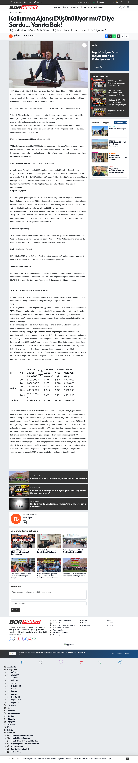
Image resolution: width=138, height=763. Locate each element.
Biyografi (11, 721)
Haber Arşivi (57, 635)
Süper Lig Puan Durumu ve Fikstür (25, 743)
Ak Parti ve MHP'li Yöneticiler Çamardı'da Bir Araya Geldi (74, 575)
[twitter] (41, 662)
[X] (14, 639)
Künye (84, 620)
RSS (13, 654)
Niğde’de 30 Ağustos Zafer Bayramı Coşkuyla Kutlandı (49, 758)
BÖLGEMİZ (98, 7)
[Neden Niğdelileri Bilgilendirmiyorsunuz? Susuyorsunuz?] (23, 541)
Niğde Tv (110, 625)
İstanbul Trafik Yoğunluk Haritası (64, 625)
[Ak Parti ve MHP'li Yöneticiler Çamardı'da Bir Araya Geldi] (75, 565)
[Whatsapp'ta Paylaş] (114, 36)
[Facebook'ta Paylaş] (106, 36)
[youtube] (81, 662)
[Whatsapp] (34, 639)
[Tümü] (126, 45)
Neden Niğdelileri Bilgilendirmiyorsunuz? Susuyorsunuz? (20, 552)
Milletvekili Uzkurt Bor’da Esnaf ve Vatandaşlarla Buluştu (21, 576)
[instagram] (61, 662)
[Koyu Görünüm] (124, 7)
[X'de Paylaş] (110, 36)
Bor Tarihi (110, 623)
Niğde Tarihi (86, 625)
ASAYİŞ (74, 7)
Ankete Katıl (98, 67)
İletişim (109, 620)
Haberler (13, 13)
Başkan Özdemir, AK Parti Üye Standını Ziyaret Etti (73, 551)
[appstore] (69, 644)
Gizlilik (84, 623)
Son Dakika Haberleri (60, 632)
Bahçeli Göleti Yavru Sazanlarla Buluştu (95, 758)
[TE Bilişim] (16, 518)
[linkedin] (120, 662)
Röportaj (11, 719)
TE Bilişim (27, 517)
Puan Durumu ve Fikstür (61, 628)
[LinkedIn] (26, 639)
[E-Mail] (25, 522)
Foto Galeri (17, 2)
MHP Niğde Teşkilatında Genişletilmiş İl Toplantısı (46, 551)
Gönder (15, 610)
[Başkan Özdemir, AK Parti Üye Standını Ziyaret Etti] (75, 541)
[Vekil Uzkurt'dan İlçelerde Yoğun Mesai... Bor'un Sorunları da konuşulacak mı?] (49, 565)
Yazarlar (39, 2)
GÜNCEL (56, 7)
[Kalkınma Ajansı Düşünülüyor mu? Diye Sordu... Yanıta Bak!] (48, 64)
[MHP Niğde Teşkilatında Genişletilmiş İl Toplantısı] (49, 541)
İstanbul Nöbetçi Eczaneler (62, 620)
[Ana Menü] (128, 7)
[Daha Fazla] (118, 36)
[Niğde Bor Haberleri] (23, 7)
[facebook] (21, 662)
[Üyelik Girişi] (127, 2)
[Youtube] (30, 639)
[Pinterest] (18, 639)
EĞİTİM (82, 7)
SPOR (90, 7)
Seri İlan (10, 716)
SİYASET (65, 7)
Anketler (11, 724)
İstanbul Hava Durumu (61, 623)
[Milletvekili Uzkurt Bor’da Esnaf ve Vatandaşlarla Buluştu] (23, 565)
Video (29, 2)
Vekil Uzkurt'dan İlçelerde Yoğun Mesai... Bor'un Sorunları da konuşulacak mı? (48, 576)
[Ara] (120, 7)
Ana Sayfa (11, 667)
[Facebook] (11, 639)
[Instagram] (22, 639)
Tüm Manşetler (58, 630)
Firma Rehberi (13, 713)
